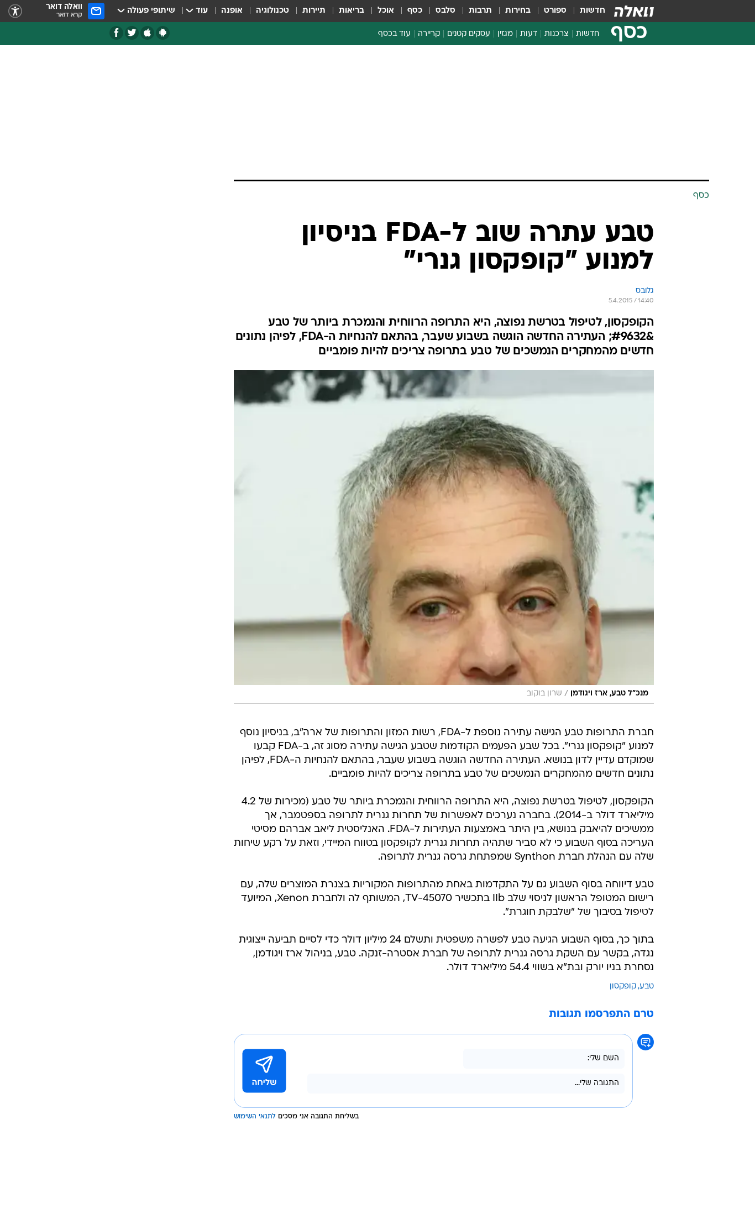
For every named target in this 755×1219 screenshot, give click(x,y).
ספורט (555, 11)
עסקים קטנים (468, 34)
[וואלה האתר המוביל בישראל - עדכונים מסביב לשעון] (634, 11)
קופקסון (623, 986)
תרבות (480, 11)
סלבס (445, 11)
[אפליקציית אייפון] (147, 33)
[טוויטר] (132, 33)
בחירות (518, 11)
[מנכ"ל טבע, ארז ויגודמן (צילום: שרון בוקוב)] (444, 537)
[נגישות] (15, 11)
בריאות (351, 11)
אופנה (232, 11)
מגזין (505, 34)
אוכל (386, 11)
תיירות (314, 11)
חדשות (592, 11)
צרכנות (556, 34)
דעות (528, 34)
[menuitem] (586, 11)
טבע (646, 986)
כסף (414, 11)
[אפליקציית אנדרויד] (163, 33)
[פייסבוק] (116, 33)
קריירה (429, 34)
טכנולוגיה (272, 11)
